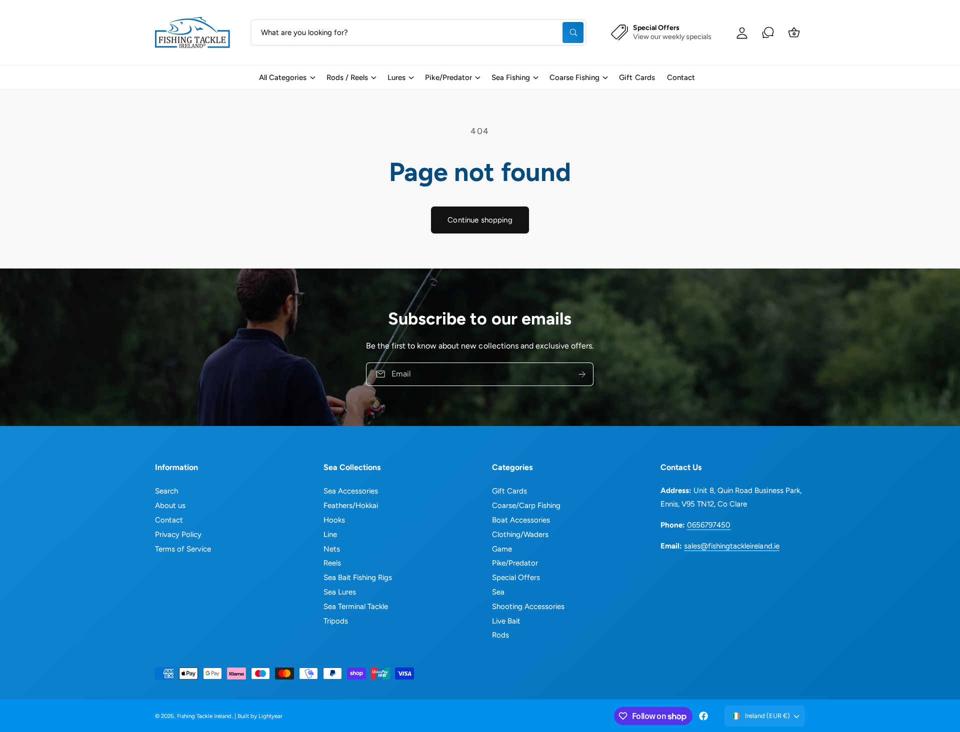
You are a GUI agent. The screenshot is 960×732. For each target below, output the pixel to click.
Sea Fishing (511, 77)
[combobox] (418, 33)
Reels (332, 563)
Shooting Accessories (528, 606)
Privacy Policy (178, 534)
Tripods (336, 621)
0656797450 (708, 525)
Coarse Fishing (575, 77)
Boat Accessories (521, 520)
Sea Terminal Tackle (356, 606)
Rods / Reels (347, 77)
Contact (169, 520)
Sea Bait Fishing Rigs (358, 577)
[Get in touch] (768, 33)
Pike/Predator (448, 77)
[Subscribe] (583, 374)
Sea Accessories (351, 491)
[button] (286, 78)
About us (170, 505)
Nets (332, 549)
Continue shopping (480, 220)
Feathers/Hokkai (351, 505)
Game (502, 549)
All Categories (282, 77)
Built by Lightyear (260, 716)
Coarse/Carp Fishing (526, 505)
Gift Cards (509, 491)
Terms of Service (183, 549)
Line (330, 534)
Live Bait (506, 621)
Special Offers (516, 577)
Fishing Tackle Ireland (204, 716)
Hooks (334, 520)
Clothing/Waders (520, 534)
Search (166, 491)
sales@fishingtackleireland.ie (731, 546)
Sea (498, 592)
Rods (500, 635)
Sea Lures (340, 592)
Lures (397, 77)
